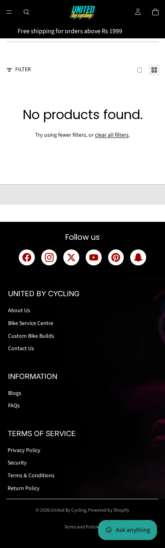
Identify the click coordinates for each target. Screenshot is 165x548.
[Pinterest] (116, 257)
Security (17, 463)
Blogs (14, 393)
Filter (23, 70)
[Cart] (155, 12)
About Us (19, 311)
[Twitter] (71, 257)
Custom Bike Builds (31, 336)
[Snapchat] (138, 257)
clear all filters (112, 135)
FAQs (14, 406)
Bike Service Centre (30, 323)
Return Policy (24, 488)
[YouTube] (94, 257)
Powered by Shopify (108, 510)
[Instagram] (49, 257)
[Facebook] (27, 257)
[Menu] (9, 12)
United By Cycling (68, 510)
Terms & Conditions (31, 476)
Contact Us (21, 349)
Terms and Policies (82, 527)
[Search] (26, 12)
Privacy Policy (24, 450)
